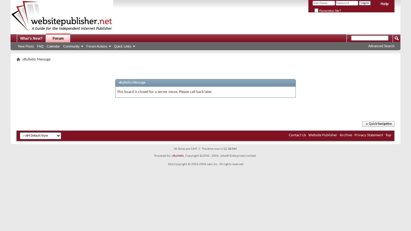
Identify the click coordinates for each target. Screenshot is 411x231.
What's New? (31, 38)
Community (71, 46)
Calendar (53, 46)
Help (384, 4)
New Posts (26, 46)
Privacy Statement (368, 135)
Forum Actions (96, 46)
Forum (58, 38)
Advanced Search (381, 46)
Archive (346, 135)
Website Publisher (322, 135)
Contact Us (297, 135)
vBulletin (178, 156)
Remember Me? (329, 10)
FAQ (40, 46)
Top (388, 135)
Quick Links (122, 46)
